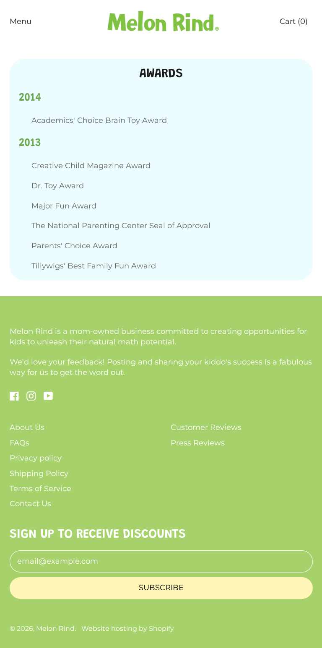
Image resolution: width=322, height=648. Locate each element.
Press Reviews (198, 443)
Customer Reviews (206, 427)
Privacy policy (36, 458)
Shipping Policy (39, 473)
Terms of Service (40, 488)
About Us (27, 427)
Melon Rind (55, 628)
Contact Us (30, 503)
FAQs (19, 443)
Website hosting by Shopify (127, 628)
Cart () (293, 24)
